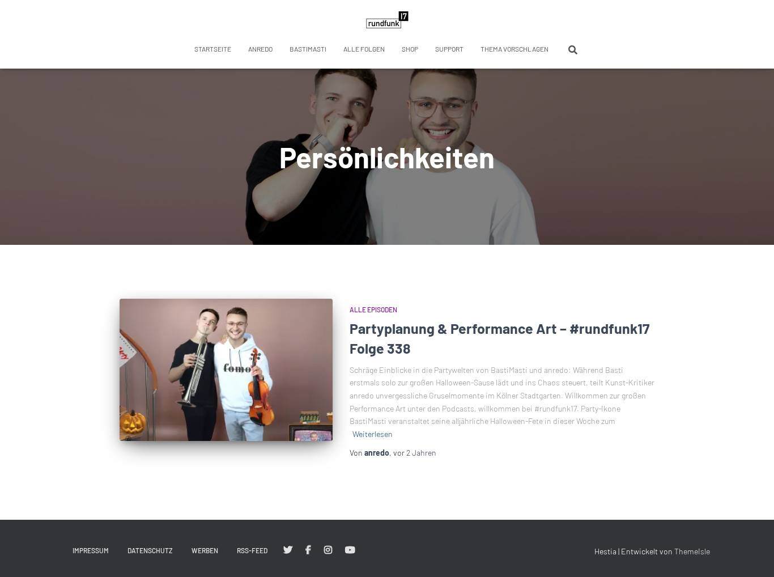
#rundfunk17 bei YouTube (350, 550)
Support (449, 49)
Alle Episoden (373, 309)
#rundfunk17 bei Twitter (288, 550)
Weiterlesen (372, 434)
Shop (410, 49)
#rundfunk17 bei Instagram (328, 550)
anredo (260, 49)
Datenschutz (150, 550)
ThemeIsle (692, 551)
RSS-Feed (252, 550)
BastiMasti (308, 49)
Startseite (212, 49)
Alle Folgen (364, 49)
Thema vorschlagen (514, 49)
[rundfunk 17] (387, 20)
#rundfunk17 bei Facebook (308, 550)
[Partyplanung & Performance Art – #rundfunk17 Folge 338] (226, 370)
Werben (205, 550)
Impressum (91, 550)
